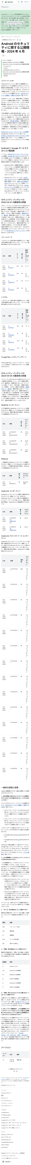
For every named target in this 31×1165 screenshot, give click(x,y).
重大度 (6, 215)
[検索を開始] (19, 2)
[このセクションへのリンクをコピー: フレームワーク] (13, 237)
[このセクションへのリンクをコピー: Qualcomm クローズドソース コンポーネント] (7, 538)
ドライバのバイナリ (6, 1105)
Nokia (18, 1035)
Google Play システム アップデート (17, 231)
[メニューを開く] (2, 2)
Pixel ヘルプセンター (6, 1137)
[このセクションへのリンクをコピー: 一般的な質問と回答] (20, 788)
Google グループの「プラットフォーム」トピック (13, 1122)
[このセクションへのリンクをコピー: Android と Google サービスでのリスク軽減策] (16, 151)
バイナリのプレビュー (6, 1100)
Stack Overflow (5, 1144)
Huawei (3, 1035)
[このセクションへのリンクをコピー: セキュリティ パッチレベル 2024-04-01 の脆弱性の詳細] (27, 202)
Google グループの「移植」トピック (10, 1128)
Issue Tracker (4, 1147)
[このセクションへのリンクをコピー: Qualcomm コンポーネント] (22, 491)
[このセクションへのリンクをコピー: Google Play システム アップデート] (2, 359)
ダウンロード (4, 1098)
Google (21, 1033)
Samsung (24, 1035)
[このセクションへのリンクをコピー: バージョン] (12, 1048)
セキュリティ (17, 36)
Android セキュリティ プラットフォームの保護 (14, 132)
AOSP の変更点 (5, 30)
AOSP (2, 36)
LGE (8, 1035)
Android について (5, 1153)
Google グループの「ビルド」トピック (11, 1125)
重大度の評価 (14, 121)
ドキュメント (5, 7)
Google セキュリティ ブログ (8, 1120)
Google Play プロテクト (15, 156)
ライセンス (5, 1155)
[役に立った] (17, 40)
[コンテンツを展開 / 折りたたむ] (12, 60)
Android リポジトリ (6, 1093)
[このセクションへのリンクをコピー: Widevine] (9, 459)
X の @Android (5, 1112)
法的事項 (22, 1153)
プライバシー (12, 1155)
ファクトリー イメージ (7, 1103)
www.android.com (6, 1139)
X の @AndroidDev (6, 1115)
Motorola (13, 1035)
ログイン (27, 2)
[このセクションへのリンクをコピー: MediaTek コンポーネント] (21, 405)
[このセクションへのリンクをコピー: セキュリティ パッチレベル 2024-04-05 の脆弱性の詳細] (27, 376)
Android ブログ (5, 1117)
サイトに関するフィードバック (10, 1158)
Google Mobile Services (7, 1142)
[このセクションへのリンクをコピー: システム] (9, 297)
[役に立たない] (20, 40)
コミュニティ (15, 1153)
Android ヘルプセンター (7, 1134)
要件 (2, 1095)
